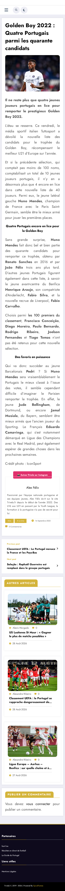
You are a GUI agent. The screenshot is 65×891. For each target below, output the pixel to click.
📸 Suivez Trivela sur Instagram (32, 475)
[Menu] (6, 10)
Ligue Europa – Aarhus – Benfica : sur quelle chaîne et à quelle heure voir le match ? (29, 766)
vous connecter (38, 803)
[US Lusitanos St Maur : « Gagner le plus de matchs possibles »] (32, 609)
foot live (5, 846)
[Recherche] (16, 10)
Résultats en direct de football (14, 850)
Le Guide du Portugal (10, 855)
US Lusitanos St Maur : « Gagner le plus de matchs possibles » (30, 634)
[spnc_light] (24, 10)
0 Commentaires (15, 526)
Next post (11, 559)
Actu (9, 520)
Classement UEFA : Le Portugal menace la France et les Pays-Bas (31, 550)
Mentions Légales (9, 871)
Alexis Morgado (21, 628)
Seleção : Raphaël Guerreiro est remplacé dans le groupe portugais (28, 566)
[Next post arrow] (57, 566)
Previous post (13, 544)
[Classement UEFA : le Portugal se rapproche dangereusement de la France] (32, 675)
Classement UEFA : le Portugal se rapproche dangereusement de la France (30, 700)
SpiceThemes (38, 885)
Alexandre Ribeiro (22, 694)
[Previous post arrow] (57, 549)
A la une (20, 520)
